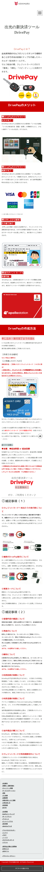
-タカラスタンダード (8, 840)
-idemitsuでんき (7, 826)
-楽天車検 (5, 824)
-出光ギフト (5, 851)
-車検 (3, 793)
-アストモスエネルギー (8, 830)
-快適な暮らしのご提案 (8, 800)
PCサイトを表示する (22, 868)
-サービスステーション (8, 790)
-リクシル (5, 842)
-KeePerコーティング (8, 814)
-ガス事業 (5, 795)
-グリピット (5, 819)
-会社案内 (5, 783)
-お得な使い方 (6, 803)
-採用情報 (5, 805)
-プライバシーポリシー (8, 856)
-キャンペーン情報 (7, 788)
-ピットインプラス (7, 821)
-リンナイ (5, 833)
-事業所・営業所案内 (8, 786)
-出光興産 (5, 811)
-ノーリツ (5, 837)
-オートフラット (7, 816)
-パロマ (4, 835)
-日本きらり (5, 849)
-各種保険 (5, 798)
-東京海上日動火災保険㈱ (9, 846)
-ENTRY (4, 807)
